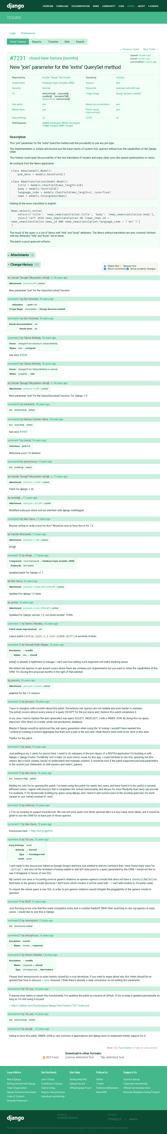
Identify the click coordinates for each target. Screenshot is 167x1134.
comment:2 (14, 318)
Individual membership (53, 1096)
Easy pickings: (19, 117)
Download (62, 6)
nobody (120, 77)
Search (80, 41)
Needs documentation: (98, 104)
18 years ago (144, 55)
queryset (120, 88)
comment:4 (14, 363)
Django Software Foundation (22, 1092)
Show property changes (143, 268)
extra (128, 88)
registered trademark (87, 1128)
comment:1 (14, 299)
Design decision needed (128, 93)
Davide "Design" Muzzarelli (56, 77)
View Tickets (18, 41)
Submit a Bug (48, 1088)
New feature (51, 58)
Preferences (28, 33)
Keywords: (91, 88)
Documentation (81, 6)
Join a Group (47, 1079)
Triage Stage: (93, 93)
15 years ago (45, 824)
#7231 (18, 58)
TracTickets (125, 1048)
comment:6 (14, 419)
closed (34, 58)
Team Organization (17, 1088)
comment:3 (14, 337)
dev (118, 83)
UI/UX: (89, 117)
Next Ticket (149, 49)
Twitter (100, 1083)
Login (12, 33)
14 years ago (143, 58)
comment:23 (14, 988)
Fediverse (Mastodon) (107, 1088)
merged (50, 125)
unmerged (51, 123)
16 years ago (30, 581)
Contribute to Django (51, 1083)
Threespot (115, 1119)
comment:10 (14, 555)
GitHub (99, 1079)
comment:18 (14, 839)
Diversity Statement (17, 1100)
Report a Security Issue (53, 1092)
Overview (48, 6)
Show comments (117, 268)
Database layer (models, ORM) (58, 83)
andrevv (137, 1119)
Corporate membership (135, 1083)
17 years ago (45, 461)
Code (121, 6)
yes (44, 104)
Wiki (67, 41)
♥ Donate (153, 6)
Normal (46, 88)
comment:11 (14, 623)
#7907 (23, 431)
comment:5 (14, 404)
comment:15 (14, 773)
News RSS (101, 1092)
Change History (24, 264)
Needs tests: (18, 109)
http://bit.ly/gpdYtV (42, 831)
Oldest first (113, 266)
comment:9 (14, 519)
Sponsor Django (131, 1079)
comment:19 (14, 901)
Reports (37, 41)
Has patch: (17, 104)
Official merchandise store (136, 1088)
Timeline (53, 41)
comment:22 (14, 954)
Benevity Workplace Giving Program (141, 1092)
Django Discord (77, 1083)
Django (15, 6)
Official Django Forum (80, 1088)
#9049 (23, 355)
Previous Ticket (131, 49)
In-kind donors (67, 1118)
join (138, 88)
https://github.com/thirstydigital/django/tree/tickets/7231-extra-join (50, 1005)
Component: (18, 83)
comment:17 (14, 824)
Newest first (129, 266)
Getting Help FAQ (78, 1079)
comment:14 (14, 746)
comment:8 (14, 461)
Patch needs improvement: (93, 111)
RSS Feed (52, 1057)
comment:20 (14, 920)
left (134, 88)
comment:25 (14, 1029)
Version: (90, 83)
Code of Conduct (15, 1096)
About (141, 6)
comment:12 (14, 644)
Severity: (16, 88)
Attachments (22, 255)
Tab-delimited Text (112, 1057)
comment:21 (14, 935)
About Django (14, 1079)
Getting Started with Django (21, 1083)
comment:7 (14, 440)
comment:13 (14, 701)
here (46, 980)
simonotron (48, 99)
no (43, 117)
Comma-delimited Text (79, 1057)
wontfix (70, 58)
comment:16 (14, 805)
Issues (131, 6)
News (96, 6)
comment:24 (14, 1014)
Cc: (13, 93)
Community (108, 6)
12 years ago (150, 61)
